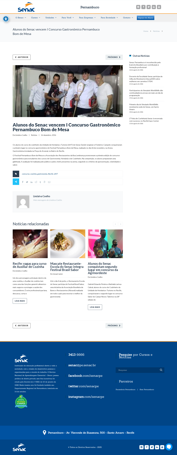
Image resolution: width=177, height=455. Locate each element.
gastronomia (42, 174)
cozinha (33, 174)
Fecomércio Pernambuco (125, 389)
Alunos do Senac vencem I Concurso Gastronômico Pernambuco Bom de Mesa (66, 127)
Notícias (156, 31)
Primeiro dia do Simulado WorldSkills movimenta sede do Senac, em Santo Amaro (144, 106)
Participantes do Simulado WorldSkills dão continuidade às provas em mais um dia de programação (146, 92)
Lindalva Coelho (21, 135)
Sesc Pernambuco (147, 389)
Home (145, 31)
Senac (30, 7)
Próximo (113, 57)
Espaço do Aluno (145, 18)
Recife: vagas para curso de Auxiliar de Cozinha (30, 265)
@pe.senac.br (82, 365)
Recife (50, 174)
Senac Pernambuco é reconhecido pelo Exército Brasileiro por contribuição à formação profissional (145, 64)
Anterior (23, 57)
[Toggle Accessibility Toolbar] (6, 19)
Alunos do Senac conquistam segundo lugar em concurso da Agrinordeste (103, 268)
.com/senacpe (85, 376)
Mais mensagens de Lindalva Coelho (47, 200)
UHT (56, 174)
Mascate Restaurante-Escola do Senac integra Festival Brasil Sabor (66, 267)
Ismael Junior (58, 274)
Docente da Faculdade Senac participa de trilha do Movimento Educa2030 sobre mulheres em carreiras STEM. (145, 78)
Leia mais (20, 301)
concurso (25, 174)
